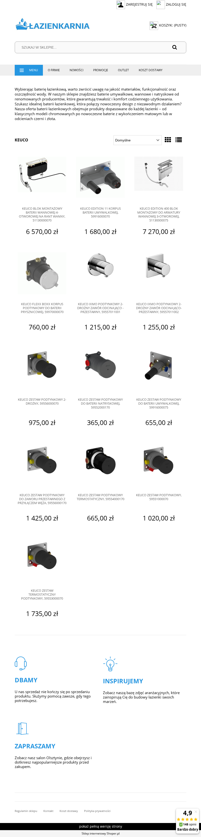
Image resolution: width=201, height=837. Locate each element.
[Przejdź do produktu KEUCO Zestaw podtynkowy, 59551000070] (158, 466)
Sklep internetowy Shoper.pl (101, 833)
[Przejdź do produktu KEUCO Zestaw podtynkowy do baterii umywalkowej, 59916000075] (158, 371)
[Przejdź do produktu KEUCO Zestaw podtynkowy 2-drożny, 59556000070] (42, 371)
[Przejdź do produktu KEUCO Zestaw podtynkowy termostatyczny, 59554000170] (100, 466)
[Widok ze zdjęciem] (168, 139)
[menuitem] (29, 70)
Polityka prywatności (97, 811)
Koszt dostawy (69, 811)
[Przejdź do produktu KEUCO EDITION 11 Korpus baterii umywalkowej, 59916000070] (100, 180)
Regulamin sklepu (26, 811)
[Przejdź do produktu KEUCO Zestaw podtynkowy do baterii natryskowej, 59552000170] (100, 371)
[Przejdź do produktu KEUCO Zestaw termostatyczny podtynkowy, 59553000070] (42, 562)
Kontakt (48, 811)
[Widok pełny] (179, 139)
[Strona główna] (52, 25)
